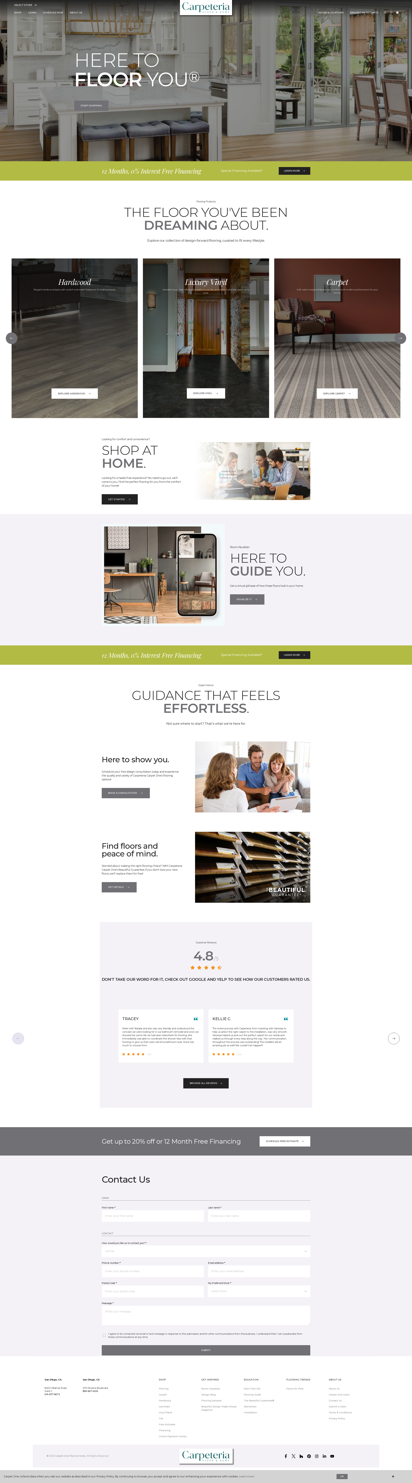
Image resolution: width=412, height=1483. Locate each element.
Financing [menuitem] (164, 1430)
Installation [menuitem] (250, 1412)
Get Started (116, 499)
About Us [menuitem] (334, 1388)
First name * (108, 1207)
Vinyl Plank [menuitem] (165, 1412)
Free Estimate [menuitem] (167, 1424)
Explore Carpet (334, 393)
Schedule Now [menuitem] (53, 12)
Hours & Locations (331, 12)
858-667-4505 (90, 1391)
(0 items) (397, 12)
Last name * (214, 1207)
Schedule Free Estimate (282, 1141)
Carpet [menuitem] (163, 1394)
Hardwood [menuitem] (165, 1400)
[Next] (400, 338)
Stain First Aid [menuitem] (252, 1388)
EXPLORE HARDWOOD (71, 393)
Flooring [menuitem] (164, 1388)
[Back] (11, 338)
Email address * (216, 1263)
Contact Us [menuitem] (335, 1400)
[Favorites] (391, 12)
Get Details (116, 887)
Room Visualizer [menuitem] (210, 1388)
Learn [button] (32, 12)
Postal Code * (109, 1283)
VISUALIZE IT (244, 599)
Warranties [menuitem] (250, 1406)
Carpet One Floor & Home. (70, 1455)
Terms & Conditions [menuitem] (340, 1412)
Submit (206, 1350)
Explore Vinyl (202, 393)
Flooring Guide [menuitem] (252, 1394)
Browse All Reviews (203, 1083)
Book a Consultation (122, 792)
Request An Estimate (364, 12)
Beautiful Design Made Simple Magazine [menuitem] (219, 1408)
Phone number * (111, 1263)
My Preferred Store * (219, 1283)
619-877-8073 (52, 1394)
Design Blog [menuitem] (208, 1394)
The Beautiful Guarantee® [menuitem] (259, 1400)
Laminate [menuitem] (164, 1406)
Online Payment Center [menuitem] (173, 1436)
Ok (342, 1476)
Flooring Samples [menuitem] (211, 1400)
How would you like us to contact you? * (124, 1243)
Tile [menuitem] (161, 1418)
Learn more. (246, 1476)
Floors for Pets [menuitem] (295, 1388)
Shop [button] (17, 12)
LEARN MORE (292, 170)
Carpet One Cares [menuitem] (339, 1394)
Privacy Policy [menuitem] (337, 1418)
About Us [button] (76, 12)
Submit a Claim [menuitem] (337, 1406)
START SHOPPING (91, 105)
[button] (385, 12)
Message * (107, 1303)
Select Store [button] (23, 5)
